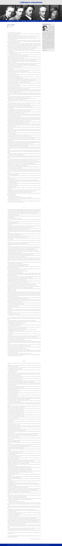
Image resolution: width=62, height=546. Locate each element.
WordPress (47, 544)
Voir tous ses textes (44, 50)
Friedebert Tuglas (11, 26)
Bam (49, 544)
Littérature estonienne (31, 2)
